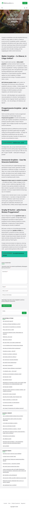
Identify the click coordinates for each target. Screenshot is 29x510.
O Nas (9, 503)
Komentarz (5, 271)
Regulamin (23, 503)
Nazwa (4, 286)
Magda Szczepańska (11, 24)
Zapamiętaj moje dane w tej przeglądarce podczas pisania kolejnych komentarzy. (13, 300)
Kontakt (24, 3)
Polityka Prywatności (16, 503)
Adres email (5, 290)
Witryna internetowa (6, 294)
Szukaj (3, 311)
